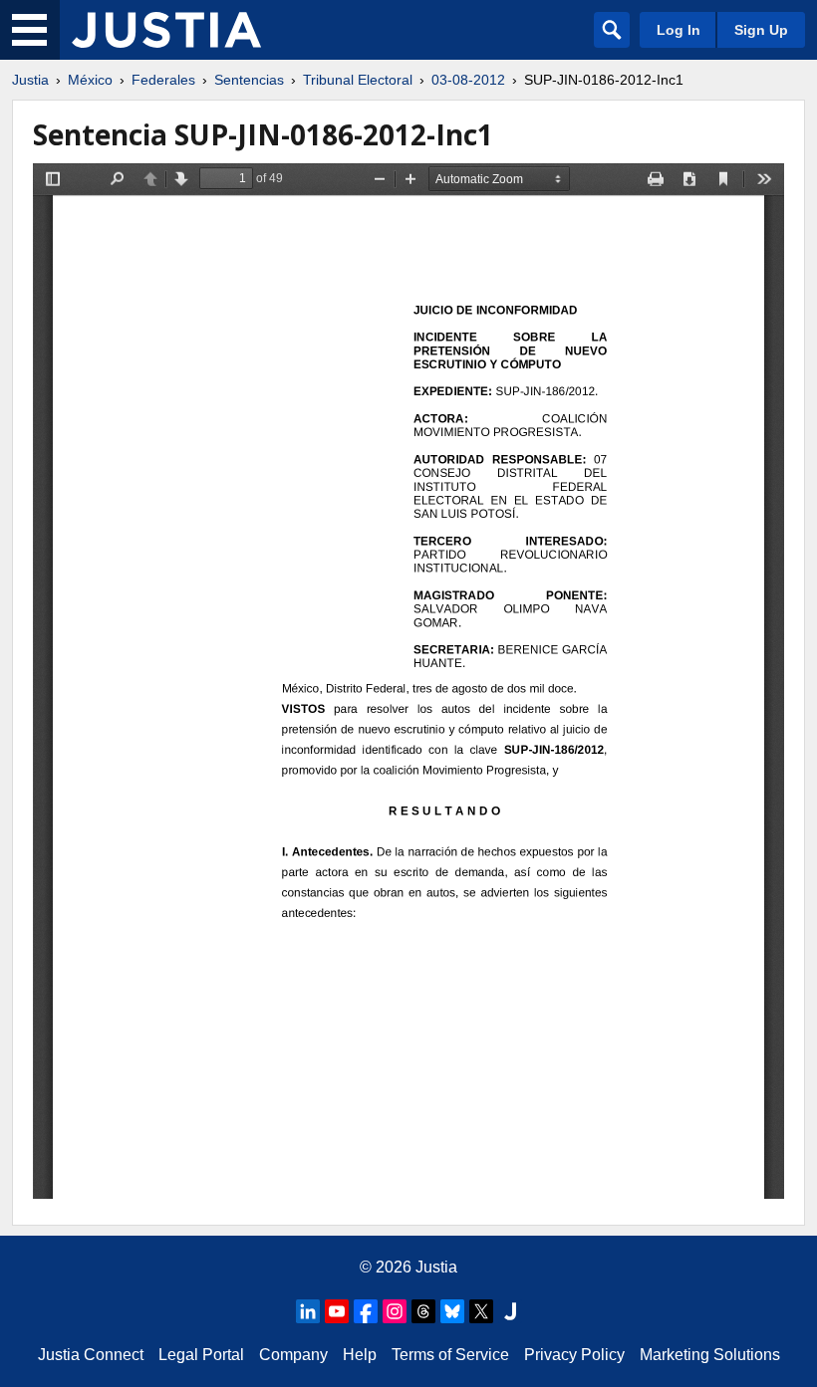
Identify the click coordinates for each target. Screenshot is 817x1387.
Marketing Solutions (710, 1354)
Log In (678, 30)
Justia (30, 80)
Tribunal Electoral (357, 80)
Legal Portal (201, 1354)
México (90, 80)
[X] (481, 1311)
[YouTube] (337, 1311)
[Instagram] (395, 1311)
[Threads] (423, 1311)
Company (293, 1354)
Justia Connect (90, 1354)
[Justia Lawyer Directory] (510, 1311)
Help (360, 1354)
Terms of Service (450, 1354)
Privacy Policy (574, 1354)
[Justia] (166, 30)
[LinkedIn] (308, 1311)
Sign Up (761, 30)
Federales (163, 80)
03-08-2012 (468, 80)
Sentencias (249, 80)
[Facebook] (366, 1311)
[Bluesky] (452, 1311)
